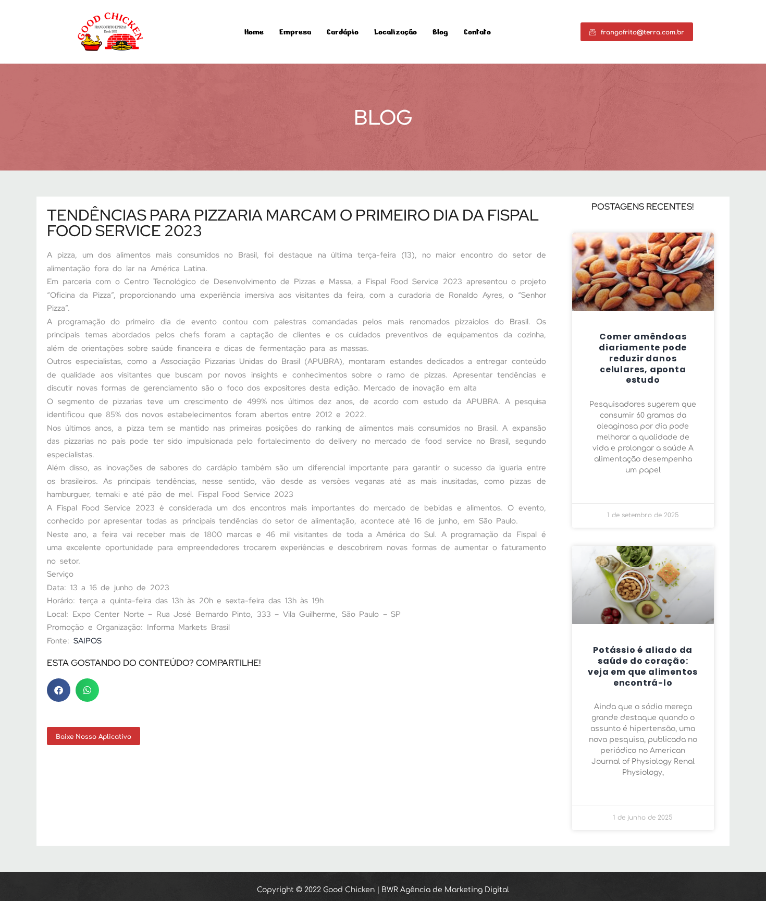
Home (254, 32)
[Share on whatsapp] (87, 690)
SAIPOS (87, 641)
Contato (477, 32)
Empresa (295, 32)
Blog (440, 32)
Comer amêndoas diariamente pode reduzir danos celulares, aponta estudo (643, 358)
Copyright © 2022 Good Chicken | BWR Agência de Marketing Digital (383, 890)
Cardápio (343, 32)
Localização (395, 32)
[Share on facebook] (58, 690)
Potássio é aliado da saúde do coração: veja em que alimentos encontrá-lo (643, 666)
